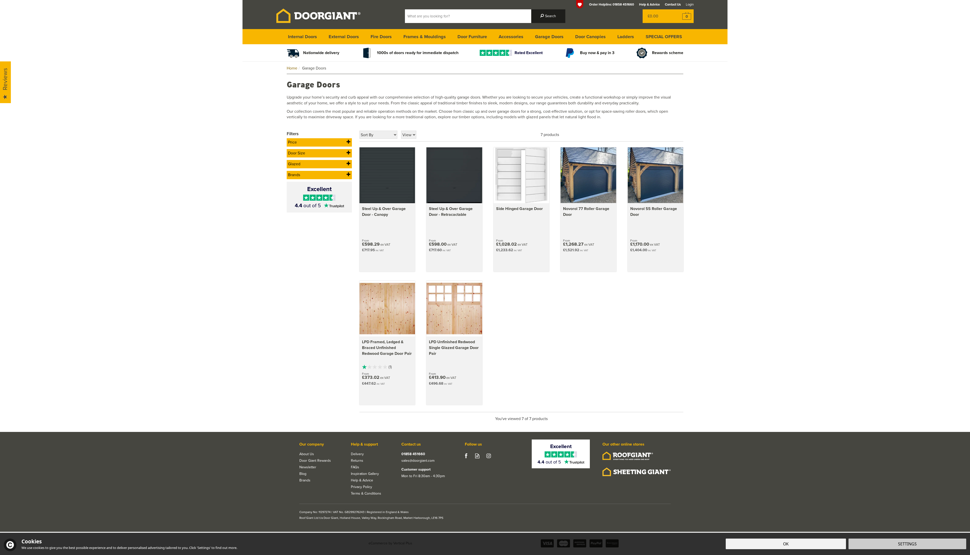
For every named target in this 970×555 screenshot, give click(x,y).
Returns (357, 460)
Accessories (511, 36)
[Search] (548, 16)
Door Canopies (590, 36)
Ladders (625, 36)
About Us (306, 454)
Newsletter (307, 467)
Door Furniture (472, 36)
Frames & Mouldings (424, 36)
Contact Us (673, 4)
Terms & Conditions (366, 493)
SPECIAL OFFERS (664, 36)
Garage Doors (549, 36)
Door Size (296, 153)
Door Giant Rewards (315, 460)
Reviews (5, 79)
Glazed (294, 164)
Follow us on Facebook (466, 456)
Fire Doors (381, 36)
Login (690, 4)
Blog (302, 473)
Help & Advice (362, 480)
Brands (294, 175)
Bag (658, 16)
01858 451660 (413, 454)
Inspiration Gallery (365, 473)
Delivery (357, 454)
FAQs (355, 467)
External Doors (344, 36)
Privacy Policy (361, 487)
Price (292, 142)
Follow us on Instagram (489, 456)
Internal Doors (302, 36)
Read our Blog (477, 456)
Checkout (683, 16)
